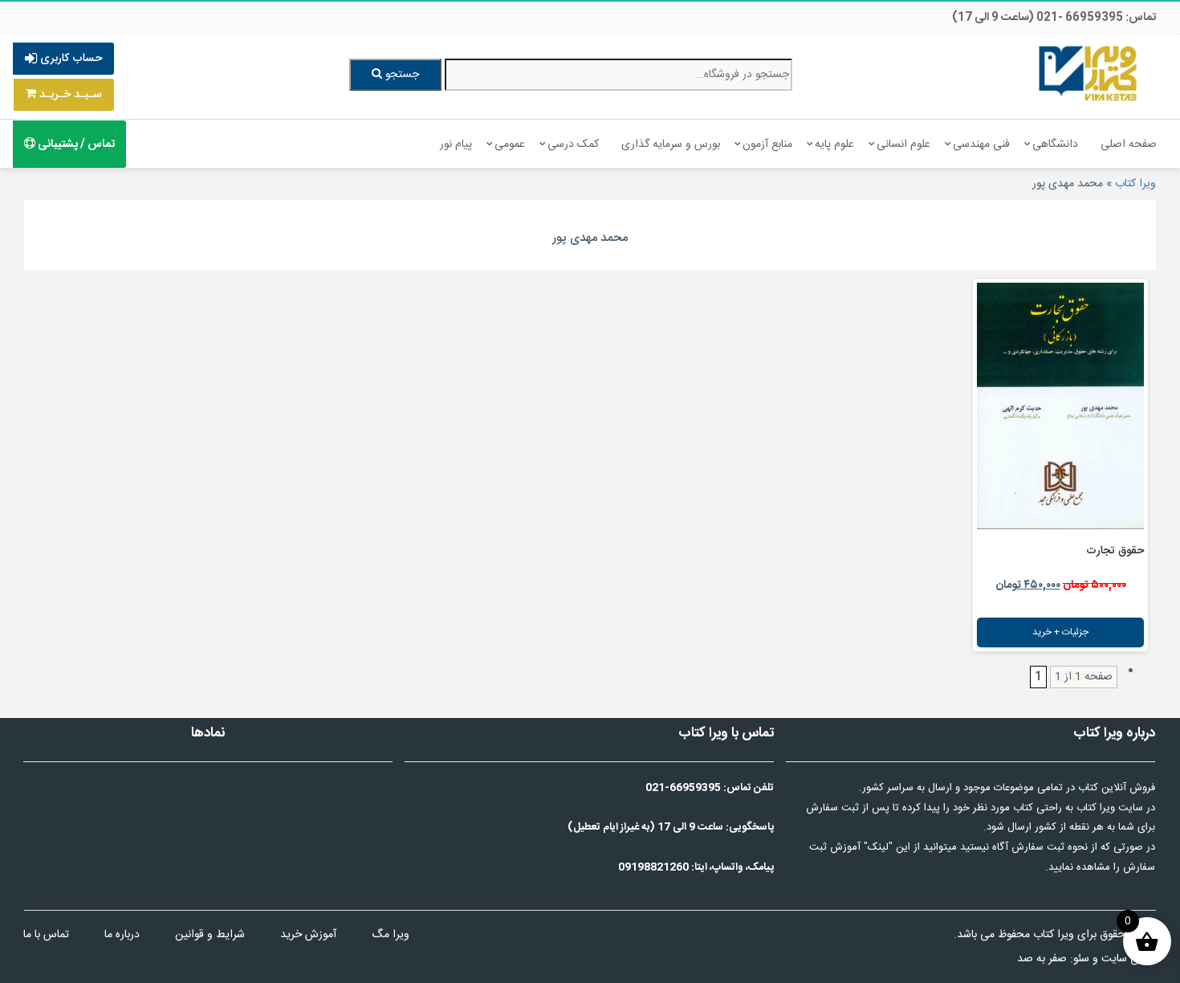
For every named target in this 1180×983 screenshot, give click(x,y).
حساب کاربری (69, 58)
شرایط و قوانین (210, 934)
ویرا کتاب (1135, 184)
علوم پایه (834, 144)
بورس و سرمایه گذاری (670, 144)
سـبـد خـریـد (69, 94)
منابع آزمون (767, 144)
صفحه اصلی (1129, 144)
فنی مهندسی (981, 144)
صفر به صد (1042, 959)
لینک (878, 847)
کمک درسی (573, 144)
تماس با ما (46, 934)
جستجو (400, 74)
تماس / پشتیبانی (75, 144)
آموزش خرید (308, 934)
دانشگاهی (1055, 144)
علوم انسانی (903, 144)
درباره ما (122, 934)
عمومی (509, 144)
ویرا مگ (390, 934)
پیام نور (456, 144)
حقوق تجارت (1115, 551)
